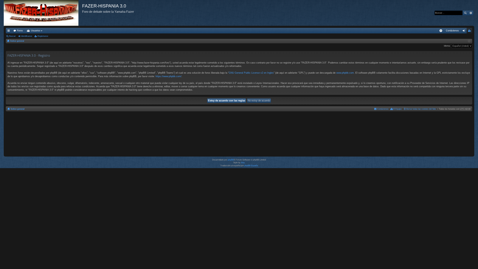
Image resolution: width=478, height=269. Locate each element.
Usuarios (35, 30)
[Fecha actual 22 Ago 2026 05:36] (469, 41)
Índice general (17, 41)
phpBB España (251, 165)
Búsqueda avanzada (470, 13)
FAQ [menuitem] (442, 31)
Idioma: (447, 46)
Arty (243, 162)
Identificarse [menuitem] (465, 31)
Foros (20, 30)
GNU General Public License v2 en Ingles (251, 72)
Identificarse (26, 36)
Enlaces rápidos (9, 31)
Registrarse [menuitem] (470, 31)
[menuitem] (452, 30)
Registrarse (43, 36)
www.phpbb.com (345, 72)
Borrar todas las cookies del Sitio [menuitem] (421, 109)
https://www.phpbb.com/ (168, 76)
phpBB (231, 160)
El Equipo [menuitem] (397, 109)
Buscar (465, 13)
